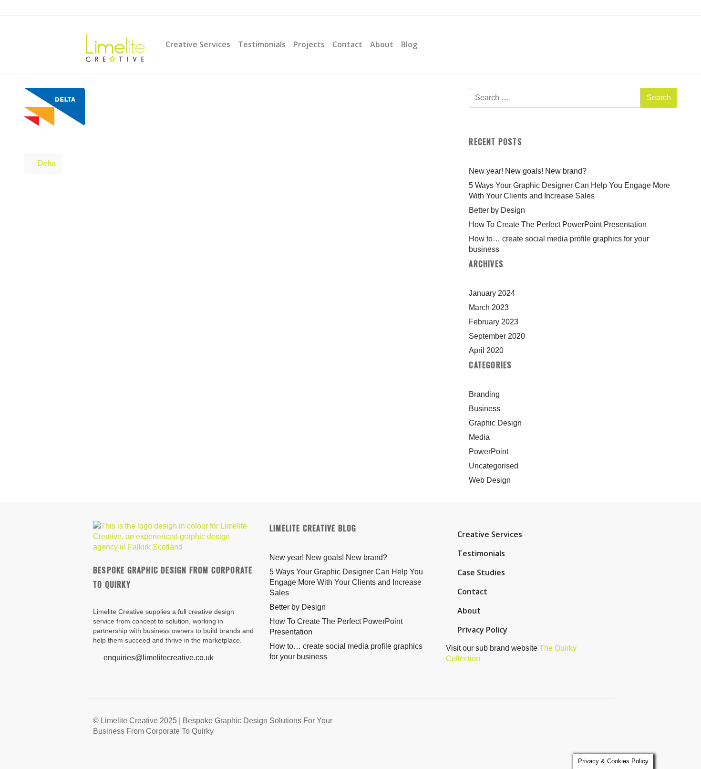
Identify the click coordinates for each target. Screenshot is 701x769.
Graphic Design (495, 423)
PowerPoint (488, 451)
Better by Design (497, 210)
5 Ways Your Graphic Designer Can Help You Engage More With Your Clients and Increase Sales (346, 582)
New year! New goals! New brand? (528, 171)
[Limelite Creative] (115, 44)
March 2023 (489, 307)
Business (484, 409)
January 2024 (492, 293)
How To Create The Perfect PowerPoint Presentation (558, 224)
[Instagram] (226, 8)
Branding (484, 394)
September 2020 (497, 336)
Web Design (490, 480)
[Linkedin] (245, 8)
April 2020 (486, 350)
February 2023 (493, 322)
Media (479, 437)
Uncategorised (493, 466)
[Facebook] (209, 8)
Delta (46, 163)
